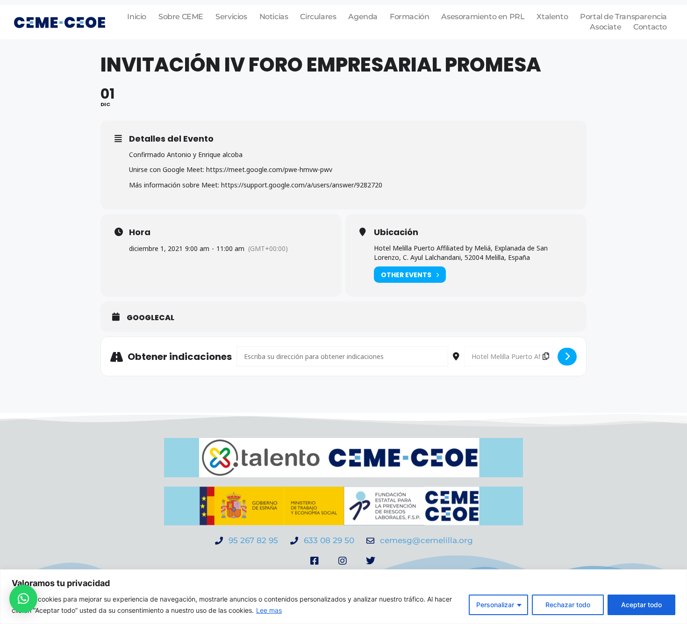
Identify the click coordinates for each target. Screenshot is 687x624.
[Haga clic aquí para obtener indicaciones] (567, 357)
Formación (409, 16)
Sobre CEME (180, 16)
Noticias (273, 16)
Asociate (605, 26)
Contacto (650, 26)
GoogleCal (150, 318)
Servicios (231, 16)
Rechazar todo (567, 605)
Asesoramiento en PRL (482, 16)
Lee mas (269, 610)
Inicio (136, 16)
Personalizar (495, 605)
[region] (343, 596)
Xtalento (552, 16)
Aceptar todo (641, 605)
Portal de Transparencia (623, 16)
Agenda (363, 16)
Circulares (318, 16)
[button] (23, 599)
